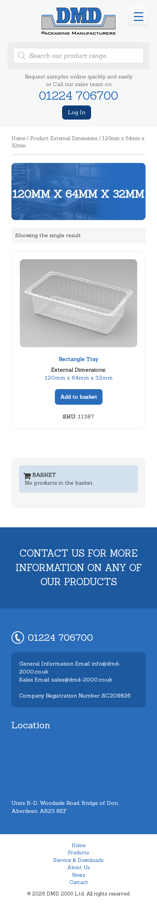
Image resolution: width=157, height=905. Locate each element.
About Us (78, 867)
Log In (76, 112)
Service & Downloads (78, 860)
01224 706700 (78, 95)
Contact (78, 882)
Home (18, 138)
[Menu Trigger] (138, 16)
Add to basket (78, 396)
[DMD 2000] (78, 21)
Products (78, 852)
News (78, 875)
